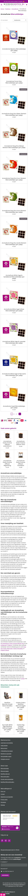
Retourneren (4, 748)
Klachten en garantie (6, 753)
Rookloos (7, 9)
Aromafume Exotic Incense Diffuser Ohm (20, 442)
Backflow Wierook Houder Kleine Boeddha (7, 704)
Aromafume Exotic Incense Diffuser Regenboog (7, 463)
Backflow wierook (5, 774)
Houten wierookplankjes (7, 779)
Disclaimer (3, 802)
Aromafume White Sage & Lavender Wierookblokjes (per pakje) (14, 342)
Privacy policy (4, 799)
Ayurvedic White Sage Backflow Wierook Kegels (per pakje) (7, 727)
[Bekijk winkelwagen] (26, 4)
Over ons (3, 791)
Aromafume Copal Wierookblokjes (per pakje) (14, 407)
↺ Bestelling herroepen (7, 751)
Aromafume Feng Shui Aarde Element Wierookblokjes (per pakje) (14, 243)
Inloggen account (5, 759)
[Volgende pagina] (20, 414)
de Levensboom (5, 643)
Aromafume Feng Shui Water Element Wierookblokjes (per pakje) (14, 114)
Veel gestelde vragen (6, 756)
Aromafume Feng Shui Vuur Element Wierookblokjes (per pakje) (14, 179)
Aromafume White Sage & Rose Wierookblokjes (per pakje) (14, 310)
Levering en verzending (7, 743)
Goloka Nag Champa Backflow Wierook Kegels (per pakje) (21, 728)
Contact (3, 794)
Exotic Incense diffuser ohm (17, 643)
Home (2, 9)
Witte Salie (10, 648)
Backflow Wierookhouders (7, 782)
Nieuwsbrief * (4, 868)
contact (23, 678)
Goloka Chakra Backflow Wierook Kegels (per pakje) (21, 705)
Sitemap (3, 805)
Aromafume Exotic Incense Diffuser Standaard (20, 463)
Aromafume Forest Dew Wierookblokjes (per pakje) (14, 82)
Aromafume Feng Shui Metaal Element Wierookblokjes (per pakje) (14, 146)
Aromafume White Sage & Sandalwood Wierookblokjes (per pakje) (14, 276)
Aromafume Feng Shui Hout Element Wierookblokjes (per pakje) (14, 211)
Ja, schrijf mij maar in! (8, 871)
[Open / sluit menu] (1, 4)
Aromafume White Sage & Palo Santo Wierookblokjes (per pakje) (14, 374)
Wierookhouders (5, 776)
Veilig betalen (4, 745)
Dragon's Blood (5, 650)
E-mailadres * (4, 862)
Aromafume (15, 9)
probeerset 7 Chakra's (6, 645)
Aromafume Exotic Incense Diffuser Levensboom (7, 443)
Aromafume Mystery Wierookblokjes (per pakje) (14, 49)
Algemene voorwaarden (7, 797)
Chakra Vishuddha (18, 648)
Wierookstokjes (5, 768)
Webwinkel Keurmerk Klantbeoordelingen (13, 884)
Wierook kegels (5, 771)
